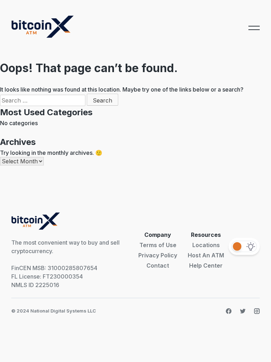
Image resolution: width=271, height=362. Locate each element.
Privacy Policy (157, 255)
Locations (206, 245)
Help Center (206, 265)
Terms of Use (157, 245)
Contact (157, 265)
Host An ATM (206, 255)
